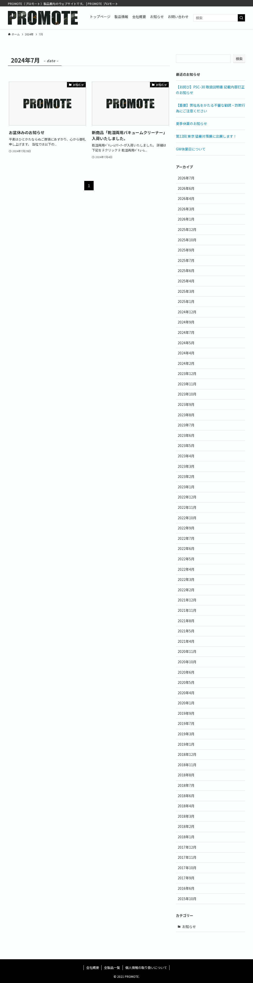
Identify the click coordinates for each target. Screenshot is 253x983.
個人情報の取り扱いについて (146, 967)
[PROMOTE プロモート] (43, 17)
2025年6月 (186, 270)
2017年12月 (187, 847)
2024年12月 (187, 311)
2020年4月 (186, 692)
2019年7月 (186, 723)
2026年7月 (186, 177)
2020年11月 (187, 651)
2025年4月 (186, 280)
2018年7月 (186, 785)
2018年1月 (186, 836)
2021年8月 (186, 620)
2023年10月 (187, 394)
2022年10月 (187, 517)
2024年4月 (186, 352)
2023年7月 (186, 424)
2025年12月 (187, 229)
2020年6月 (186, 672)
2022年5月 (186, 558)
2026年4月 (186, 198)
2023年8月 (186, 414)
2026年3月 (186, 208)
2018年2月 (186, 826)
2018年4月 (186, 805)
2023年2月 (186, 476)
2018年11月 (187, 764)
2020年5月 (186, 682)
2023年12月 (187, 373)
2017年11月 (187, 857)
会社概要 (92, 967)
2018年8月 (186, 774)
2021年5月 (186, 630)
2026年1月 (186, 219)
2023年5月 (186, 445)
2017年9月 (186, 877)
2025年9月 (186, 249)
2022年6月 (186, 548)
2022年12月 (187, 496)
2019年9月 (186, 713)
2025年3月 (186, 291)
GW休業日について (191, 149)
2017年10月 (187, 867)
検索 (239, 58)
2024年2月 (186, 363)
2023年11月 (187, 383)
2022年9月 (186, 527)
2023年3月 (186, 466)
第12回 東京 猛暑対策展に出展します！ (206, 136)
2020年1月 (186, 702)
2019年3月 (186, 733)
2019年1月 (186, 744)
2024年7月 (186, 332)
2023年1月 (186, 486)
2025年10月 (187, 239)
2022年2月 (186, 589)
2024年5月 (186, 342)
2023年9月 (186, 404)
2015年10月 (187, 898)
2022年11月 (187, 507)
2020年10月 (187, 661)
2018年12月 (187, 754)
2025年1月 (186, 301)
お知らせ (189, 926)
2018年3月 (186, 816)
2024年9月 (186, 321)
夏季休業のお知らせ (191, 123)
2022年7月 (186, 538)
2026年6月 (186, 188)
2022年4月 (186, 569)
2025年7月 (186, 260)
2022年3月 (186, 579)
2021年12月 (187, 599)
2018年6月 (186, 795)
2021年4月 (186, 641)
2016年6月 (186, 888)
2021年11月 (187, 610)
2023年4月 (186, 455)
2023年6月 (186, 435)
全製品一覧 (112, 967)
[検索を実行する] (241, 18)
